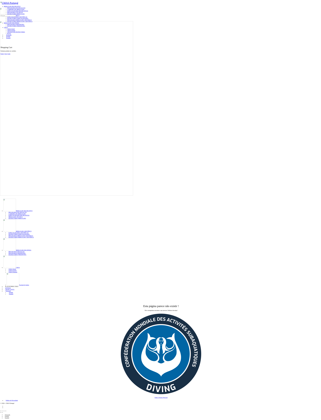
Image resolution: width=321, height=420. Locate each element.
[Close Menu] (1, 196)
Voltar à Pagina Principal (161, 397)
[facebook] (5, 406)
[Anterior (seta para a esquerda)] (0, 412)
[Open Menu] (1, 7)
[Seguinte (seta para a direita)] (2, 412)
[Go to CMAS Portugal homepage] (9, 3)
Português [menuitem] (7, 415)
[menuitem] (162, 291)
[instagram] (5, 407)
